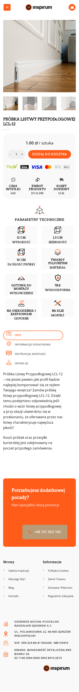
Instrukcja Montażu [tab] (30, 354)
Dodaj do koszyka (49, 154)
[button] (7, 7)
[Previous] (10, 56)
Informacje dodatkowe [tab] (32, 344)
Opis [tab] (17, 335)
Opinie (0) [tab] (21, 363)
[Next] (69, 56)
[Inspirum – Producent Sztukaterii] (39, 7)
